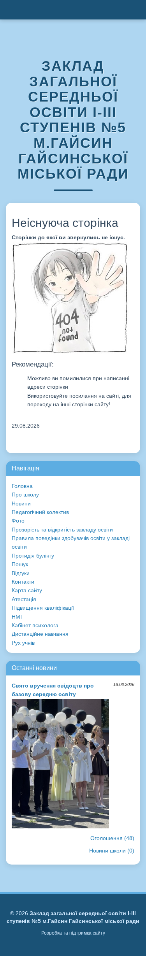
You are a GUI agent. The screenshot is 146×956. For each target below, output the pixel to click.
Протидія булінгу (33, 556)
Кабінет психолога (35, 625)
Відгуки (21, 573)
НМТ (18, 617)
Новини (21, 503)
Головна (22, 486)
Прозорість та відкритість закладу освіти (62, 529)
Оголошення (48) (112, 838)
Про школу (25, 494)
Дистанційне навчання (40, 634)
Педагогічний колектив (40, 512)
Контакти (23, 582)
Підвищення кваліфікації (43, 608)
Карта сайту (27, 590)
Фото (18, 520)
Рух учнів (23, 643)
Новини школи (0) (111, 850)
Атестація (24, 599)
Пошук (20, 564)
